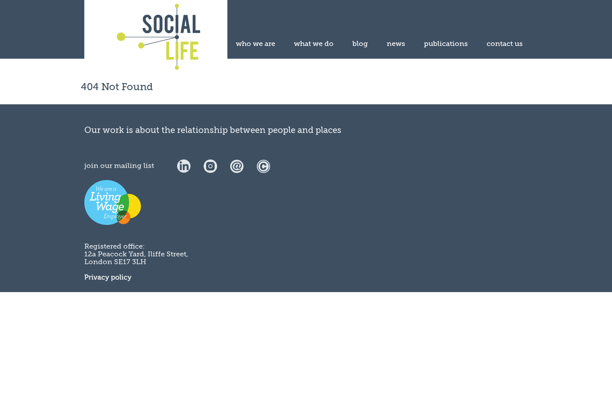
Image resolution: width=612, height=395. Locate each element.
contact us (505, 44)
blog (360, 44)
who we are (255, 44)
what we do (314, 44)
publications (446, 44)
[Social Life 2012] (263, 166)
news (396, 44)
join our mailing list (119, 166)
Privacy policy (107, 277)
